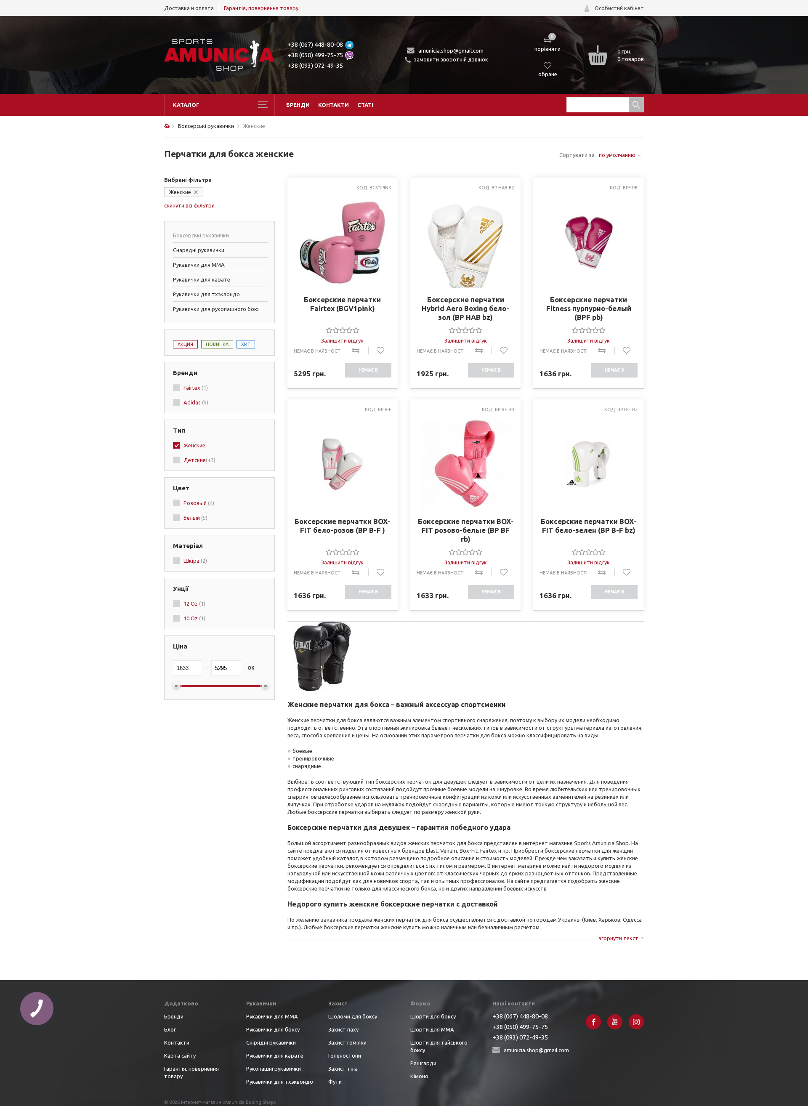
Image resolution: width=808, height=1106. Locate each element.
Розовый (198, 503)
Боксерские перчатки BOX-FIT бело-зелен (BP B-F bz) (588, 525)
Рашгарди (423, 1063)
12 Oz (194, 603)
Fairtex (195, 388)
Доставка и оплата (189, 8)
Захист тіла (343, 1068)
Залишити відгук (342, 340)
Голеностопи (344, 1055)
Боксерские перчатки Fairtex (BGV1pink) (342, 303)
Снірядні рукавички (271, 1042)
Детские (199, 460)
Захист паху (343, 1029)
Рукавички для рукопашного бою (216, 309)
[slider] (342, 330)
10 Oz (194, 618)
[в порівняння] (360, 350)
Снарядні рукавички (198, 250)
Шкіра (195, 561)
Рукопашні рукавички (273, 1068)
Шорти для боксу (433, 1016)
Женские (180, 192)
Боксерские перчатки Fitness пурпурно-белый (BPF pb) (588, 308)
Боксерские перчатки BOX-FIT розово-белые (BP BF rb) (465, 530)
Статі (365, 105)
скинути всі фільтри (189, 205)
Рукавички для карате (201, 279)
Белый (195, 518)
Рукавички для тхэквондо (206, 294)
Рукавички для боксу (273, 1029)
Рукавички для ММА (199, 265)
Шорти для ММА (432, 1029)
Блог (170, 1029)
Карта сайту (180, 1055)
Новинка (217, 344)
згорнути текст (618, 938)
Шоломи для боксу (352, 1016)
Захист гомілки (347, 1042)
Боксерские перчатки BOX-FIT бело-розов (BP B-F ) (342, 525)
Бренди (298, 105)
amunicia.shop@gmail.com (451, 50)
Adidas (195, 402)
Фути (335, 1082)
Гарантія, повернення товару (261, 8)
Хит (245, 344)
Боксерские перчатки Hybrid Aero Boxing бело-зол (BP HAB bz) (465, 308)
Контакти (333, 105)
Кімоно (419, 1076)
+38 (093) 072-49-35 (315, 65)
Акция (185, 344)
